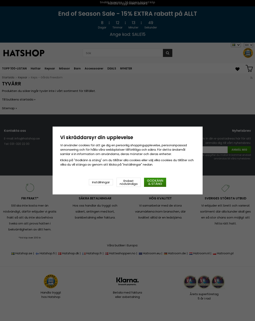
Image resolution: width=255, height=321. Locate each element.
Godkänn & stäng (155, 182)
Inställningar (101, 182)
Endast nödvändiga (128, 182)
